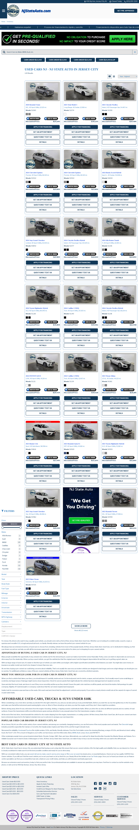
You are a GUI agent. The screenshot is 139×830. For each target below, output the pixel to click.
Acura (87, 733)
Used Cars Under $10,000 (11, 782)
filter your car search (73, 754)
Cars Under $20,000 (83, 60)
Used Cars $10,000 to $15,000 (13, 784)
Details (42, 142)
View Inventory (42, 782)
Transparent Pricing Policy (46, 799)
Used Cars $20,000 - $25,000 (12, 789)
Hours (84, 800)
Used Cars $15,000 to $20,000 (13, 786)
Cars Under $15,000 (58, 60)
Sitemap (109, 827)
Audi (78, 733)
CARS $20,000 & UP (107, 60)
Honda (20, 730)
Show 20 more (81, 626)
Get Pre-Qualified (81, 520)
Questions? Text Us (43, 137)
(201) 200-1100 (76, 802)
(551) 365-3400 (100, 802)
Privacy (102, 827)
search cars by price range (55, 754)
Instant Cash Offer (43, 786)
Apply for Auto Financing (45, 784)
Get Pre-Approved (125, 11)
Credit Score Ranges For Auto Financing (50, 789)
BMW (74, 733)
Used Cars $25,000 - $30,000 (12, 791)
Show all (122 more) (81, 630)
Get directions (76, 789)
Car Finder (94, 756)
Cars (51, 827)
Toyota (28, 730)
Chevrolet (125, 724)
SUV (18, 643)
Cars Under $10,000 (33, 60)
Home (3, 21)
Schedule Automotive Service (47, 791)
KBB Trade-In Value (43, 796)
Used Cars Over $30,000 (10, 794)
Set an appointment (42, 132)
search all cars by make (38, 754)
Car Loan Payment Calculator (47, 794)
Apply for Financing (42, 127)
